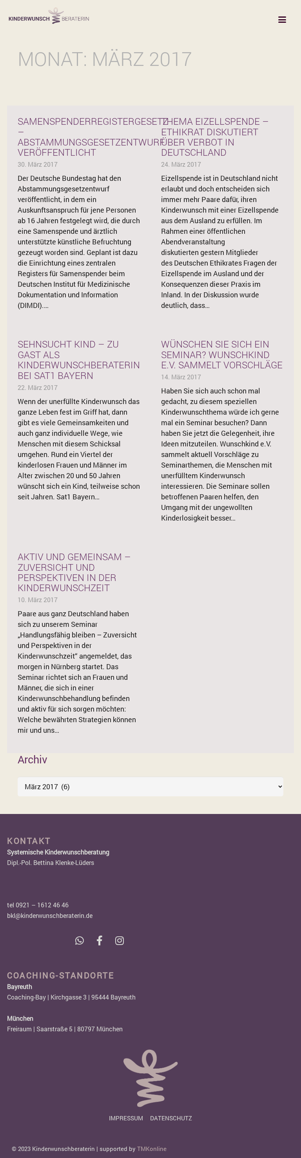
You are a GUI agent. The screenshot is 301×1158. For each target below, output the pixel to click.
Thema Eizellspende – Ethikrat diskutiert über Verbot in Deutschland (215, 136)
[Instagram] (119, 940)
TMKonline (152, 1149)
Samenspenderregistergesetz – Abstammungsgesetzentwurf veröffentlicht (93, 136)
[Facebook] (99, 940)
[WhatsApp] (79, 940)
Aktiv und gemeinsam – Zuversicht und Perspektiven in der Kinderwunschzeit (74, 572)
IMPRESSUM (126, 1118)
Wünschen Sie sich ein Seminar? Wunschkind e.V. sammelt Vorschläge (222, 354)
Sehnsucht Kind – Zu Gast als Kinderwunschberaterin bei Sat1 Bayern (79, 359)
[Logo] (49, 15)
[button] (282, 20)
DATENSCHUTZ (171, 1118)
